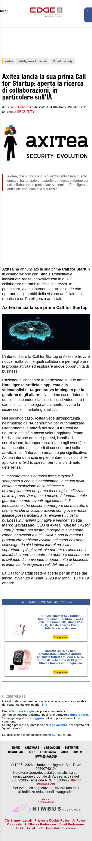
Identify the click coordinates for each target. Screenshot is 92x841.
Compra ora (60, 637)
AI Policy (79, 820)
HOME (16, 747)
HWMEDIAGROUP (46, 756)
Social (30, 828)
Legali (27, 820)
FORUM (77, 752)
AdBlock (30, 824)
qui (54, 734)
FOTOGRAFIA (48, 752)
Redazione (48, 824)
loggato (38, 718)
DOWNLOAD (15, 752)
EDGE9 (31, 752)
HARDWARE (31, 747)
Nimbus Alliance (46, 802)
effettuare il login (21, 711)
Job (40, 828)
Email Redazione (71, 824)
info (44, 704)
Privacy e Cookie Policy (52, 820)
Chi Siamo (12, 820)
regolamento (58, 725)
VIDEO (64, 752)
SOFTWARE (72, 747)
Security (26, 112)
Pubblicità (14, 824)
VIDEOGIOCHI (52, 747)
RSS (19, 828)
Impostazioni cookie (61, 828)
